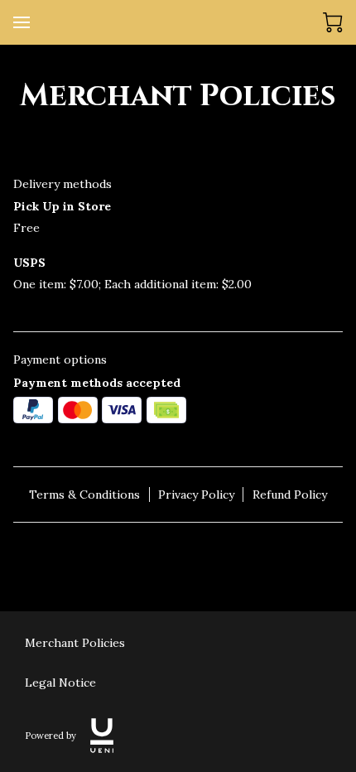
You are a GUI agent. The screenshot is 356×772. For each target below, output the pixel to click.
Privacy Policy (196, 494)
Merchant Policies (75, 642)
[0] (333, 22)
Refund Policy (290, 494)
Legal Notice (60, 682)
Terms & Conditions (84, 494)
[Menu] (21, 22)
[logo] (101, 735)
